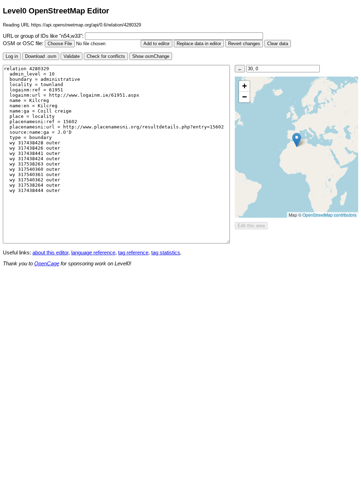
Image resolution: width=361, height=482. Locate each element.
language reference (93, 252)
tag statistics (165, 252)
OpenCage (46, 263)
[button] (296, 140)
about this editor (50, 252)
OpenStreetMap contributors (329, 215)
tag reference (133, 252)
